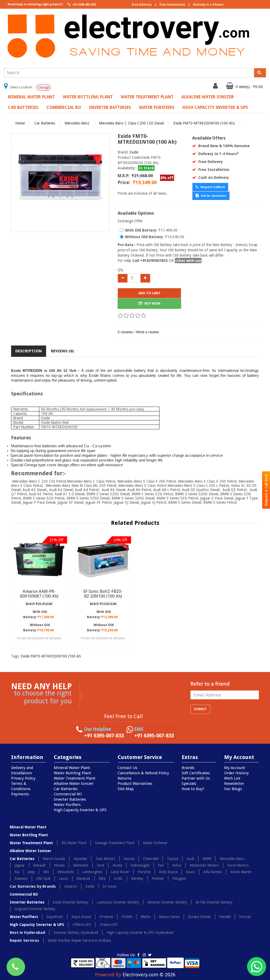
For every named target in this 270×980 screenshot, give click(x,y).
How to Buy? (193, 788)
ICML (118, 878)
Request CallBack (212, 187)
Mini (102, 878)
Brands (188, 767)
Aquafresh (54, 917)
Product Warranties (135, 783)
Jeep (31, 872)
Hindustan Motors (204, 865)
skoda (117, 865)
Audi (190, 859)
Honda (129, 859)
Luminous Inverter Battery (118, 902)
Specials (189, 783)
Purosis (245, 917)
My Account (234, 767)
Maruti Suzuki (54, 859)
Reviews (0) (62, 351)
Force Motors (238, 865)
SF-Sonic (110, 886)
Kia (17, 872)
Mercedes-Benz (77, 123)
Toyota (172, 859)
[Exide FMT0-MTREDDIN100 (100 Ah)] (60, 182)
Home (20, 123)
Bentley (137, 878)
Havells (225, 917)
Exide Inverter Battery (70, 902)
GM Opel (43, 878)
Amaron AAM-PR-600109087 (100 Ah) (39, 594)
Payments (20, 794)
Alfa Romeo (212, 872)
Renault (39, 865)
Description (28, 351)
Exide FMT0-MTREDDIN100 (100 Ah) (204, 123)
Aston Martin (241, 872)
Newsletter (234, 783)
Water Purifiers (157, 107)
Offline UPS (82, 925)
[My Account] (216, 87)
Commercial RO (63, 107)
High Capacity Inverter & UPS (215, 107)
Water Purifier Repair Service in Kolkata (79, 940)
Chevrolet (150, 859)
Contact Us (127, 767)
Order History (236, 773)
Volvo (176, 865)
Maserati (83, 878)
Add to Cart (149, 293)
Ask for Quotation (213, 195)
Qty (120, 270)
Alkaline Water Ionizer (207, 96)
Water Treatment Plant (147, 96)
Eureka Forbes (199, 917)
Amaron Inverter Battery (167, 902)
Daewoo (21, 878)
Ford (100, 865)
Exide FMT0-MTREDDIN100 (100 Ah (51, 656)
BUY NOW (152, 303)
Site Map (126, 788)
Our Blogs (233, 788)
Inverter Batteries (110, 107)
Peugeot (179, 878)
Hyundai (80, 859)
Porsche (144, 872)
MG (46, 872)
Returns (125, 778)
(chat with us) (188, 260)
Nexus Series (169, 917)
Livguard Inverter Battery (35, 909)
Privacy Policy (23, 778)
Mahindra (80, 865)
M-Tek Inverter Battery (214, 902)
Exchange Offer (130, 221)
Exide (133, 152)
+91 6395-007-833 (83, 4)
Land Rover (120, 872)
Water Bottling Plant (88, 96)
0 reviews (125, 332)
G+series (106, 917)
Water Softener (155, 843)
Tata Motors (105, 859)
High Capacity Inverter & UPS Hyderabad (140, 932)
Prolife (127, 917)
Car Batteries (23, 107)
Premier (158, 878)
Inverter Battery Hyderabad (76, 932)
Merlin (146, 917)
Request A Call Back (266, 490)
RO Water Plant (73, 843)
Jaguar (20, 865)
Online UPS (109, 925)
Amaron (70, 886)
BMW (206, 859)
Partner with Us (196, 778)
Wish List (232, 778)
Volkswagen (140, 865)
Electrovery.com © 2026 (149, 974)
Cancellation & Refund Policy (143, 773)
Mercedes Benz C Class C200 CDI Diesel (131, 123)
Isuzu (190, 872)
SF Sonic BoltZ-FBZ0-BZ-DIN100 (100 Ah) (103, 594)
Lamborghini (92, 872)
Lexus (63, 878)
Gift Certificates (196, 773)
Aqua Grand (81, 917)
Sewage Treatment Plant (114, 843)
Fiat (161, 865)
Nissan (59, 865)
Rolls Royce (168, 872)
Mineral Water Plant (31, 96)
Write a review (147, 332)
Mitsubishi (65, 872)
